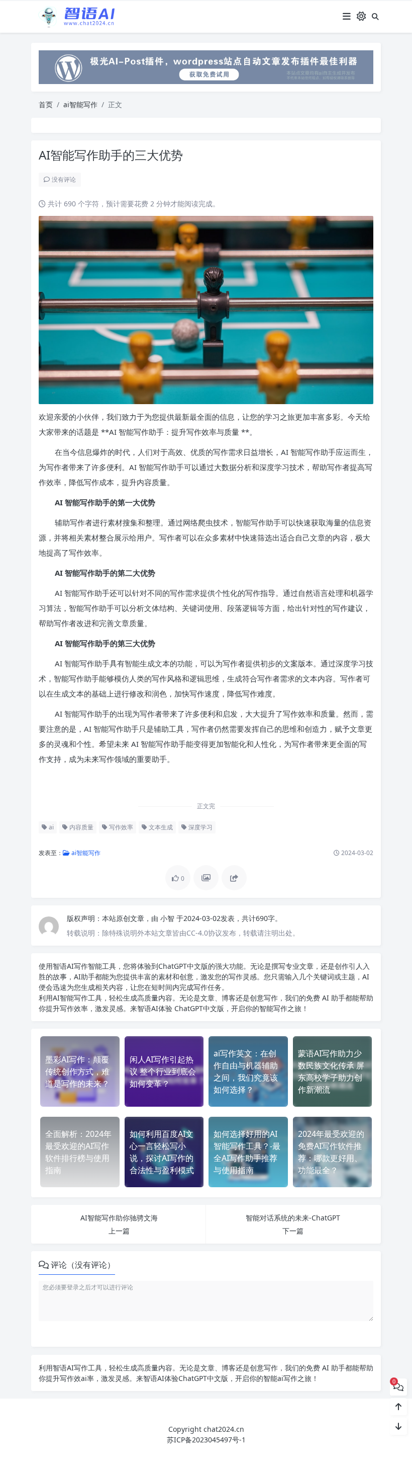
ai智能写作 (80, 104)
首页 (46, 104)
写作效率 (120, 827)
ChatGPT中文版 (198, 1008)
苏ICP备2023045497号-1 (206, 1439)
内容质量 (80, 827)
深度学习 (200, 827)
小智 (168, 918)
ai (50, 827)
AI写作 (77, 966)
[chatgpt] (206, 66)
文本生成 (160, 827)
